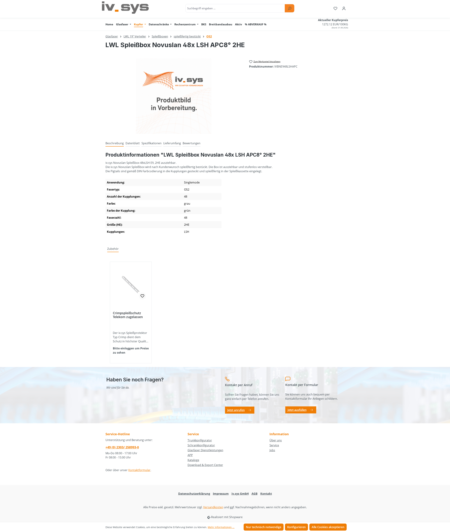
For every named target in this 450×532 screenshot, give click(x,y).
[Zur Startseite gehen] (125, 7)
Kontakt (266, 494)
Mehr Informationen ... (221, 527)
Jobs (272, 450)
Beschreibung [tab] (114, 143)
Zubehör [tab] (113, 249)
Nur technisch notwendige (263, 527)
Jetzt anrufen (236, 410)
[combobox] (235, 8)
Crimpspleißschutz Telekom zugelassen (128, 315)
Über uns (275, 440)
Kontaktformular (139, 470)
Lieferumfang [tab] (172, 143)
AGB (255, 494)
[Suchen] (289, 8)
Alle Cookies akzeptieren (328, 527)
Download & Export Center (205, 465)
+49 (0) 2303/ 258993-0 (122, 447)
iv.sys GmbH (240, 494)
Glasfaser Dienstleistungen (205, 450)
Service (274, 445)
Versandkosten (213, 507)
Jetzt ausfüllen (297, 410)
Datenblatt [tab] (133, 143)
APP (190, 455)
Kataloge (193, 460)
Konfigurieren (296, 527)
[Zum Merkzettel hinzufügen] (142, 295)
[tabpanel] (225, 195)
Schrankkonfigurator (201, 445)
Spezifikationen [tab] (152, 143)
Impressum (221, 494)
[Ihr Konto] (344, 8)
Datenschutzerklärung (194, 494)
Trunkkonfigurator (200, 440)
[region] (174, 96)
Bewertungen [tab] (191, 143)
